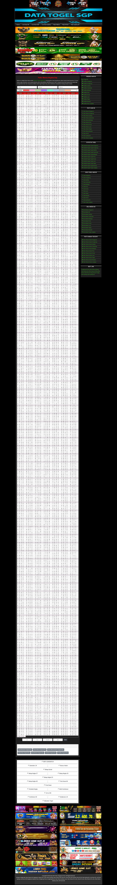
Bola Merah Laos (87, 225)
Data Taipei (85, 193)
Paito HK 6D (65, 24)
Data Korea (85, 188)
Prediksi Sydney (86, 85)
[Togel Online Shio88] (81, 863)
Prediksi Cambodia (87, 88)
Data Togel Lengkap (87, 202)
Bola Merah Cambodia (88, 216)
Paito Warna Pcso (87, 122)
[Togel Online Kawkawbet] (36, 822)
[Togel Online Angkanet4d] (81, 849)
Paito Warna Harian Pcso (88, 251)
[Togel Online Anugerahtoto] (81, 836)
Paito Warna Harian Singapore (90, 239)
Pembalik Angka (33, 789)
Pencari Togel (96, 272)
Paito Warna (56, 24)
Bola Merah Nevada (87, 229)
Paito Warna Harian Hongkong (90, 242)
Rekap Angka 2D (48, 777)
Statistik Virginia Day (51, 752)
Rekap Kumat (48, 769)
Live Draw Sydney (46, 24)
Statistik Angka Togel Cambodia (90, 152)
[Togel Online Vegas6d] (36, 829)
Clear (65, 739)
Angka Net (22, 877)
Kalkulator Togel (48, 801)
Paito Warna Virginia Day (47, 78)
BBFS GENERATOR (48, 761)
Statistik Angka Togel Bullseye (90, 154)
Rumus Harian (64, 765)
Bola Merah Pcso (87, 221)
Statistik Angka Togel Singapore (90, 145)
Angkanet (29, 879)
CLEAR (20, 90)
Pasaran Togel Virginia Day (39, 80)
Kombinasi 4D (33, 797)
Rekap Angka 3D (63, 773)
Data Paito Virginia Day (24, 752)
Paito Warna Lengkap (88, 138)
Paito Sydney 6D (75, 24)
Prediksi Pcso (86, 92)
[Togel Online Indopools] (81, 856)
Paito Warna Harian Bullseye (89, 248)
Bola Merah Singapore (88, 209)
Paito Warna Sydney (87, 115)
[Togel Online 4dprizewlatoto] (36, 856)
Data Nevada (86, 195)
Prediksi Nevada (87, 101)
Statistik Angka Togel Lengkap (90, 167)
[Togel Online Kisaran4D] (58, 50)
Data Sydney (86, 180)
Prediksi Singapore (87, 81)
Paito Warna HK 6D (93, 271)
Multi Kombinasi (63, 789)
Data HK (63, 877)
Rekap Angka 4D (33, 781)
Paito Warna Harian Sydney (89, 244)
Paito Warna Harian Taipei (89, 257)
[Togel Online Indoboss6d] (81, 809)
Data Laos (85, 191)
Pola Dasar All (64, 781)
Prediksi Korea (86, 94)
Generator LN (33, 765)
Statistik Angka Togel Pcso (89, 156)
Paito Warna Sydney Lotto (61, 879)
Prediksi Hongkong (87, 83)
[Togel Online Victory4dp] (36, 815)
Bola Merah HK (86, 212)
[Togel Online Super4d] (58, 43)
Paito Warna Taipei (87, 129)
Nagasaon (35, 877)
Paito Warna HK (29, 877)
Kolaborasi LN (64, 797)
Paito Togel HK (84, 79)
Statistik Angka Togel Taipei (89, 163)
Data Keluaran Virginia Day (25, 749)
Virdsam (18, 877)
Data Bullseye (86, 184)
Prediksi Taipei (86, 99)
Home (18, 24)
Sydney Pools (35, 879)
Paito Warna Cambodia (88, 117)
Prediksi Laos (86, 97)
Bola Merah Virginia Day (38, 752)
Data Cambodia (86, 182)
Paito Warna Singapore (88, 111)
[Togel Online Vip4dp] (81, 822)
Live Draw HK (25, 24)
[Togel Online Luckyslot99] (81, 815)
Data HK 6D (86, 197)
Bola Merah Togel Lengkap (89, 232)
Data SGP (68, 877)
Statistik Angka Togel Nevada (90, 165)
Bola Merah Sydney (87, 214)
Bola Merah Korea (87, 223)
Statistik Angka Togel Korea (89, 159)
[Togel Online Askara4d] (36, 836)
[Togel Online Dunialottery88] (81, 829)
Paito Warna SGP (57, 877)
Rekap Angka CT (33, 773)
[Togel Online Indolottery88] (81, 843)
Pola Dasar (48, 785)
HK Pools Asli (62, 880)
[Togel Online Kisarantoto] (58, 57)
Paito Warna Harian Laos (88, 255)
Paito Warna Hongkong (88, 113)
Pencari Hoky (90, 272)
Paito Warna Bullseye (88, 120)
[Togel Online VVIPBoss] (58, 30)
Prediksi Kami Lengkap (88, 103)
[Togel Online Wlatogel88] (36, 849)
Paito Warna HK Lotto (72, 879)
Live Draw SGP (35, 24)
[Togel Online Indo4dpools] (36, 870)
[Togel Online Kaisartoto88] (36, 863)
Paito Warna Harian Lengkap (89, 262)
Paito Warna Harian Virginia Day (56, 749)
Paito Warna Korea (87, 124)
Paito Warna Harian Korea (89, 253)
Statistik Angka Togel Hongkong (90, 147)
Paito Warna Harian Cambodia (90, 246)
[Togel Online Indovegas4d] (81, 870)
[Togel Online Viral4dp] (58, 70)
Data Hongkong (87, 177)
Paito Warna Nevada (87, 131)
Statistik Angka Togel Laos (89, 161)
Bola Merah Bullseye (87, 218)
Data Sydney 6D (86, 200)
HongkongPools (51, 879)
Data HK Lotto (81, 879)
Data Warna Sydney (94, 269)
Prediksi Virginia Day (63, 752)
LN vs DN (48, 793)
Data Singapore (86, 175)
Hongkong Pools (85, 269)
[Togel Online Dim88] (58, 36)
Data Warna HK (84, 271)
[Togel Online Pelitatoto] (58, 64)
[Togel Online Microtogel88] (36, 809)
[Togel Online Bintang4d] (36, 843)
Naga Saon (41, 877)
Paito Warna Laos (87, 126)
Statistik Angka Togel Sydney (90, 150)
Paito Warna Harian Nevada (89, 259)
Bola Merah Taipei (87, 227)
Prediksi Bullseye (87, 90)
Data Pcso (85, 186)
